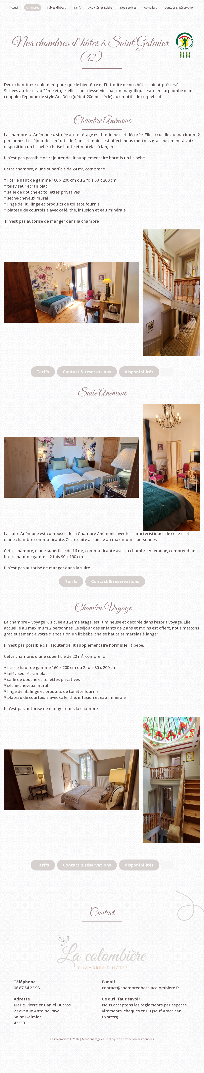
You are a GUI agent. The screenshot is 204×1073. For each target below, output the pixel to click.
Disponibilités (139, 372)
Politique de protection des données (130, 1039)
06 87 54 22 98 (27, 987)
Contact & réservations (87, 371)
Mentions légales (93, 1039)
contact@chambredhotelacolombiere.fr (140, 987)
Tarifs (43, 371)
